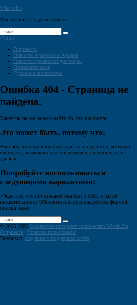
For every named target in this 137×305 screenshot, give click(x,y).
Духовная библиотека (38, 73)
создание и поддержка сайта (57, 238)
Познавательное (31, 67)
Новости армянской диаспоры (47, 61)
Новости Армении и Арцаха (45, 55)
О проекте (25, 49)
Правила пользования (51, 232)
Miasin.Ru (11, 8)
